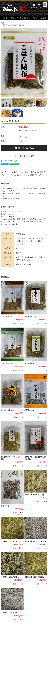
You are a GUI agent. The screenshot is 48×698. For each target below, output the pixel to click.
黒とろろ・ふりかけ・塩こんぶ (13, 25)
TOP (2, 23)
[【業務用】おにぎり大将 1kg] (35, 528)
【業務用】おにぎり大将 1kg (35, 541)
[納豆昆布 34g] (35, 391)
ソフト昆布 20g (30, 363)
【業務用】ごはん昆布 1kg (34, 577)
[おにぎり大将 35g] (12, 391)
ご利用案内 (33, 18)
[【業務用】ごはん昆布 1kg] (35, 563)
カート (39, 7)
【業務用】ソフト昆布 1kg (11, 541)
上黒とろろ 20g (30, 316)
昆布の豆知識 (24, 18)
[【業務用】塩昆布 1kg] (12, 599)
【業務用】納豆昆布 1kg (10, 577)
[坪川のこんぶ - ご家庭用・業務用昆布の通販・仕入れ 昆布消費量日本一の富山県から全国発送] (15, 12)
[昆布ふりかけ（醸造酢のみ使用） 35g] (35, 438)
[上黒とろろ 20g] (35, 297)
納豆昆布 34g (29, 410)
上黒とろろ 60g (6, 316)
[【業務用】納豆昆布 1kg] (12, 563)
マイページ (34, 7)
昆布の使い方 (14, 18)
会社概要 (43, 18)
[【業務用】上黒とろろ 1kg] (35, 481)
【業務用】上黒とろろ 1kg (34, 495)
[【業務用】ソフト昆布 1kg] (12, 528)
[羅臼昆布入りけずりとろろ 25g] (12, 438)
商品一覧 (4, 18)
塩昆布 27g (5, 506)
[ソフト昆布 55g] (12, 344)
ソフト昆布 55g (6, 363)
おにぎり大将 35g (7, 410)
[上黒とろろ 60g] (12, 297)
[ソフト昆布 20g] (35, 344)
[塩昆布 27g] (12, 487)
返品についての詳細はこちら (11, 161)
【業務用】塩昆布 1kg (9, 612)
